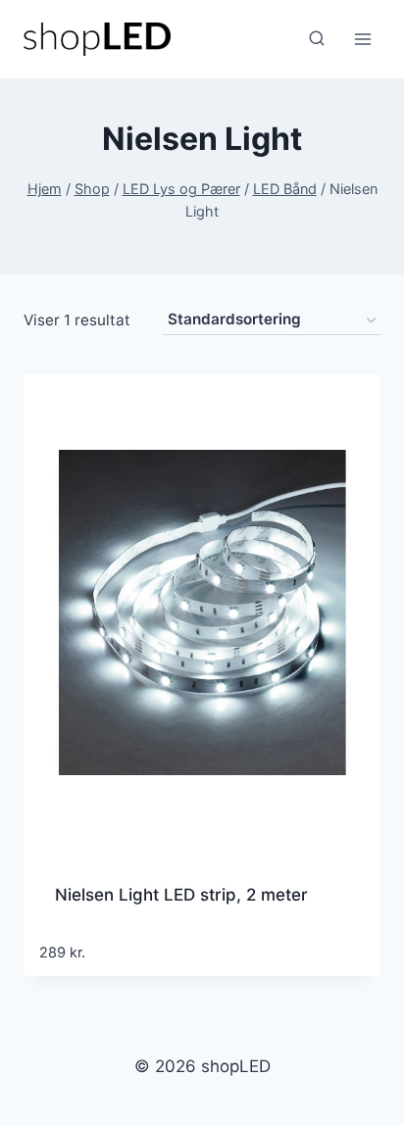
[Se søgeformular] (316, 39)
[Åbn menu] (362, 39)
